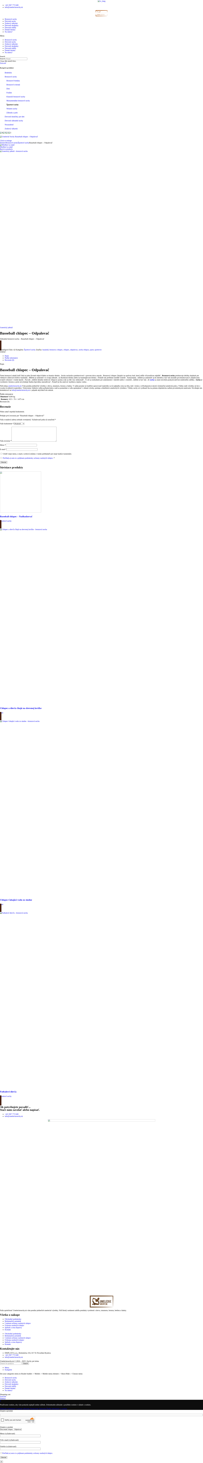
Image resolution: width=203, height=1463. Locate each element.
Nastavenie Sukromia (38, 1409)
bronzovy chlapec (56, 350)
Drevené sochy (10, 21)
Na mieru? (8, 32)
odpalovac (74, 350)
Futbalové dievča (8, 1091)
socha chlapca (84, 350)
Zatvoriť (3, 63)
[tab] (7, 356)
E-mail (3, 449)
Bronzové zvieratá (13, 85)
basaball (46, 350)
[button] (101, 36)
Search (2, 59)
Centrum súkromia (23, 1409)
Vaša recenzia (6, 441)
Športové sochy (12, 105)
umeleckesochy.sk (15, 386)
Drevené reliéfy (10, 28)
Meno (3, 445)
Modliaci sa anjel (6, 147)
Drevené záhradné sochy (14, 121)
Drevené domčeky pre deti (14, 117)
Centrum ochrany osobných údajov (18, 1323)
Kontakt (8, 1330)
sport (92, 350)
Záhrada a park (12, 113)
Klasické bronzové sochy (15, 97)
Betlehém (8, 73)
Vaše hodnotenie (7, 424)
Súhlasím (3, 1409)
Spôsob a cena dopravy (13, 1328)
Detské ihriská (10, 30)
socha (152, 380)
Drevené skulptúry (11, 25)
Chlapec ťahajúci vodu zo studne (16, 900)
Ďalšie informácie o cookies (57, 1409)
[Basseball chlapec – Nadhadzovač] (20, 512)
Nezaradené (9, 125)
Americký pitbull (6, 327)
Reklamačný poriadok (13, 1321)
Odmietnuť (11, 1409)
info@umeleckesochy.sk (21, 390)
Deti (8, 89)
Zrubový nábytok (11, 23)
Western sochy (11, 109)
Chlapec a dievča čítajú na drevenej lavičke (20, 708)
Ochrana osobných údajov (14, 1325)
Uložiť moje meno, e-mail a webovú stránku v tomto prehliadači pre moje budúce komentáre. (37, 454)
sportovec (98, 350)
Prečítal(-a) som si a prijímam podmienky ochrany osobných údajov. (27, 1453)
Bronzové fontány (13, 81)
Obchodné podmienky (13, 1319)
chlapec (66, 350)
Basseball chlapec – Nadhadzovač (16, 516)
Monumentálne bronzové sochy (18, 101)
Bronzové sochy (11, 19)
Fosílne (9, 93)
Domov (3, 143)
